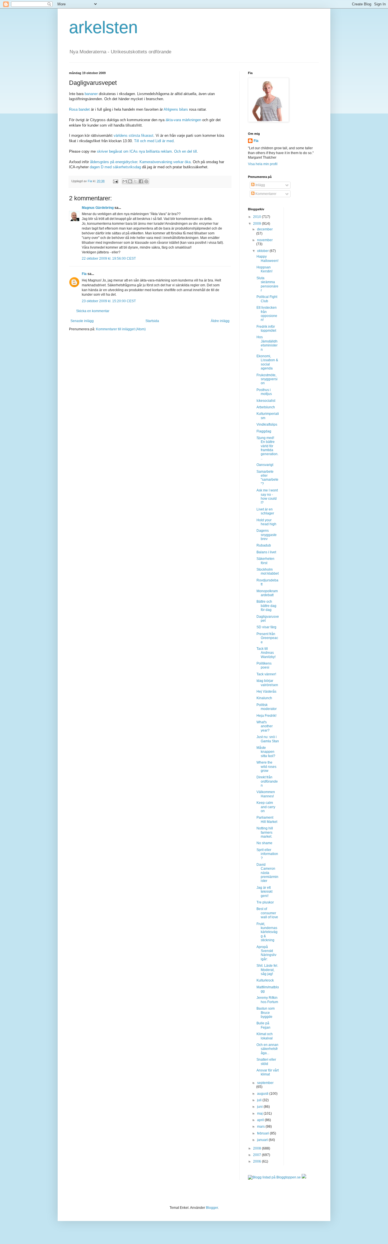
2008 (257, 1148)
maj (260, 1113)
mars (261, 1127)
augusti (263, 1094)
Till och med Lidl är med (154, 141)
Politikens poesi (264, 665)
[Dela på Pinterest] (146, 181)
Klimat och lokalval (264, 1036)
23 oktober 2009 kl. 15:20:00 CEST (109, 301)
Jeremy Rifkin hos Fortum (267, 1000)
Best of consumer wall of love (267, 913)
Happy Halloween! (267, 258)
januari (263, 1140)
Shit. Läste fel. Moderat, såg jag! (267, 970)
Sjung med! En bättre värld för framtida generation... (267, 448)
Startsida (152, 321)
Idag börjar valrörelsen (267, 683)
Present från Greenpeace (267, 638)
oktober (263, 251)
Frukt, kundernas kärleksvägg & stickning (267, 932)
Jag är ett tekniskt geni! (264, 892)
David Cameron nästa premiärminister (267, 873)
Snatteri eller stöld (266, 1062)
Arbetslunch (265, 407)
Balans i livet (266, 552)
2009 (257, 224)
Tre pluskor (265, 902)
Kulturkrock (265, 980)
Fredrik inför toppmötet (266, 329)
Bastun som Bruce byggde (265, 1012)
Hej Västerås (266, 692)
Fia (84, 274)
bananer (92, 94)
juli (259, 1100)
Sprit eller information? (267, 854)
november (265, 240)
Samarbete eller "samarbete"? (267, 478)
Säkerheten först (265, 561)
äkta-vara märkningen (183, 120)
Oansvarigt (264, 465)
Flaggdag (263, 431)
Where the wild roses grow (266, 766)
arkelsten (103, 27)
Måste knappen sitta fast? (265, 752)
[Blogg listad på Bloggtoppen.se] (274, 1177)
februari (263, 1133)
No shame (264, 843)
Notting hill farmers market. (264, 832)
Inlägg (260, 185)
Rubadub (263, 545)
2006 (257, 1161)
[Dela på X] (135, 181)
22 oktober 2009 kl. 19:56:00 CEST (109, 258)
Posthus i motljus (264, 392)
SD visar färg (266, 627)
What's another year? (264, 726)
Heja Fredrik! (266, 716)
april (261, 1120)
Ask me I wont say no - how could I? (267, 496)
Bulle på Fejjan (263, 1025)
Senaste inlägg (82, 321)
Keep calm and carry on (265, 807)
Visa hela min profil (263, 164)
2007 (257, 1155)
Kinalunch (264, 698)
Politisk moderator (266, 707)
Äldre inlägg (220, 321)
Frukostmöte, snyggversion (267, 379)
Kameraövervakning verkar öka (165, 162)
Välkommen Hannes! (265, 794)
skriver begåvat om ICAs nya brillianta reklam (134, 151)
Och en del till (185, 151)
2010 (257, 217)
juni (260, 1107)
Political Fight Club (266, 299)
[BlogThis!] (130, 181)
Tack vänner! (266, 674)
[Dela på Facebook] (141, 181)
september (265, 1083)
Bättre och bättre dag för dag (266, 606)
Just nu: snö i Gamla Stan (267, 739)
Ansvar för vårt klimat (267, 1072)
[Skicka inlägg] (115, 181)
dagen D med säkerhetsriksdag (116, 167)
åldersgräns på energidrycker (113, 162)
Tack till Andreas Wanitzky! (266, 653)
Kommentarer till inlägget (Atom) (121, 329)
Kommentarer (265, 194)
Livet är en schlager (265, 511)
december (265, 229)
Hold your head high (266, 522)
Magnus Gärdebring (98, 208)
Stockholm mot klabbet (267, 571)
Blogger (212, 1208)
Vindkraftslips (266, 424)
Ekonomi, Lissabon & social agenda (267, 362)
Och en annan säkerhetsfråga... (267, 1049)
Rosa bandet (80, 109)
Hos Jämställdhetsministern (267, 343)
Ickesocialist (265, 401)
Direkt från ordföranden (267, 781)
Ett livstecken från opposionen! (266, 314)
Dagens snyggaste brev (266, 535)
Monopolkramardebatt (267, 593)
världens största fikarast (133, 135)
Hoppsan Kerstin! (264, 269)
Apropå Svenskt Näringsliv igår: (266, 953)
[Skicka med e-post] (125, 181)
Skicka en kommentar (92, 311)
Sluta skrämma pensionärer (267, 284)
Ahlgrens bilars (176, 109)
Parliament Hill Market (266, 819)
